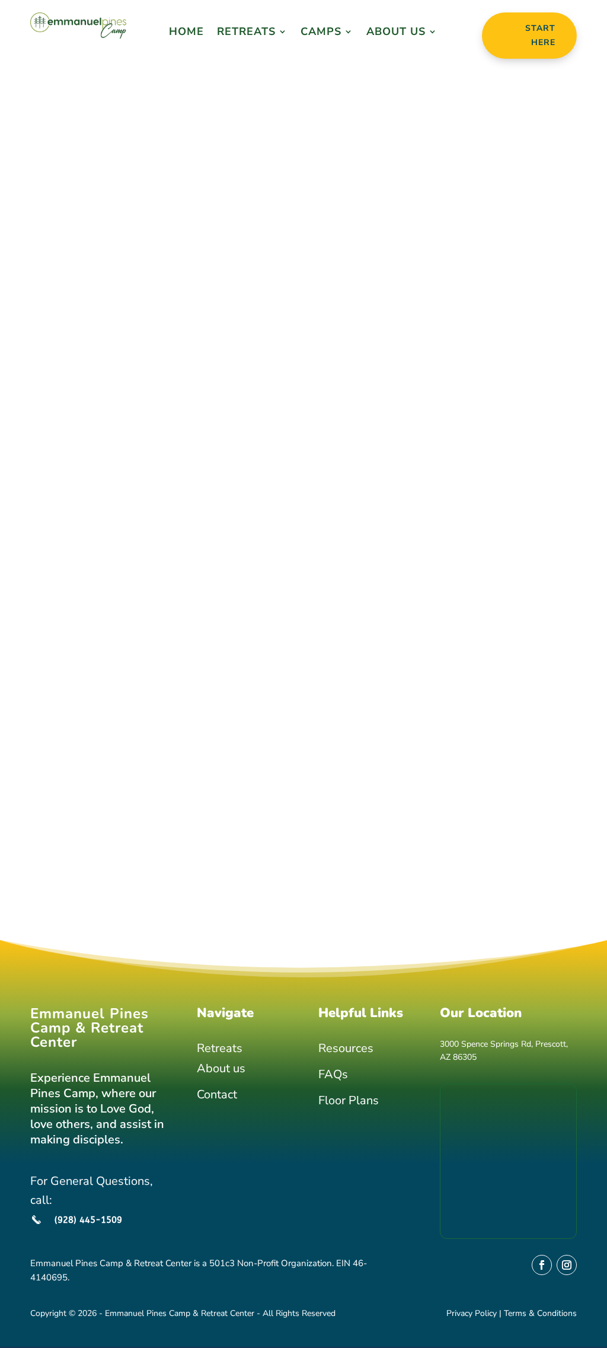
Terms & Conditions (540, 1313)
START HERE (540, 35)
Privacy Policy (471, 1313)
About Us (396, 33)
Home (186, 33)
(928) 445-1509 (88, 1220)
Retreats (246, 33)
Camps (321, 33)
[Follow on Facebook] (542, 1265)
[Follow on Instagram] (567, 1265)
